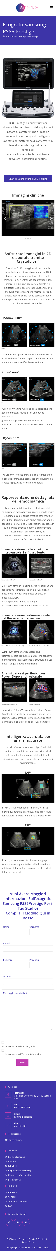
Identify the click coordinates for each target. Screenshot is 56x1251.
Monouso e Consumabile (19, 1175)
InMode (12, 1161)
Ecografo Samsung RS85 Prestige (23, 36)
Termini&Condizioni (31, 1054)
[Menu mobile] (51, 7)
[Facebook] (9, 1222)
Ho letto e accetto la (19, 1046)
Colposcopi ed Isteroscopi (20, 1170)
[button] (5, 218)
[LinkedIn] (26, 1222)
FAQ (10, 1206)
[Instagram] (17, 1222)
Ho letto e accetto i (22, 1054)
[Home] (4, 36)
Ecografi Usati (14, 1179)
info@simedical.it (23, 1116)
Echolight (12, 1166)
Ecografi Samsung (16, 1156)
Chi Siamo (12, 1192)
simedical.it (20, 1126)
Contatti (12, 1196)
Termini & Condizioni (17, 1201)
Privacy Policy (30, 1046)
